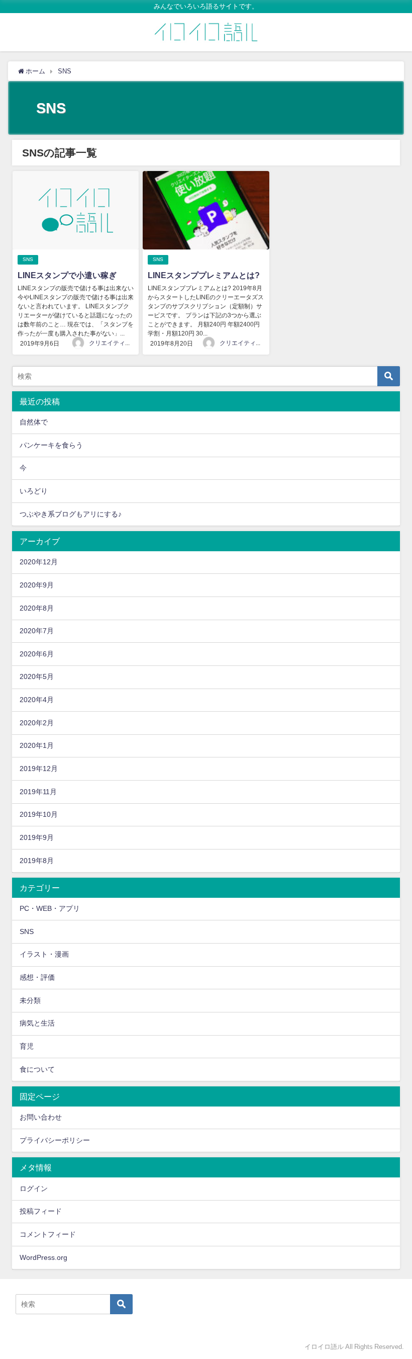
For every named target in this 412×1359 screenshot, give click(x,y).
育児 (27, 1046)
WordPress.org (43, 1257)
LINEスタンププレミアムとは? (204, 275)
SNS (28, 259)
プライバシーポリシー (55, 1140)
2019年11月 (38, 791)
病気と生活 (37, 1023)
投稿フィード (41, 1211)
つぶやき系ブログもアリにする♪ (71, 514)
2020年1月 (37, 745)
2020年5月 (37, 676)
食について (37, 1069)
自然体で (34, 422)
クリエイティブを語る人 (122, 343)
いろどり (34, 490)
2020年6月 (37, 653)
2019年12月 (39, 768)
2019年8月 (37, 860)
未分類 (30, 1000)
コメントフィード (48, 1234)
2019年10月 (39, 814)
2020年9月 (37, 584)
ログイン (34, 1188)
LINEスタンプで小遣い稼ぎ (67, 275)
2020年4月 (37, 699)
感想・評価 (37, 977)
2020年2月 (37, 722)
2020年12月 (39, 561)
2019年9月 (37, 837)
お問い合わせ (41, 1117)
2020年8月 (37, 608)
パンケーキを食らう (51, 445)
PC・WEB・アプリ (50, 908)
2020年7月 (37, 630)
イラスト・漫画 (44, 954)
